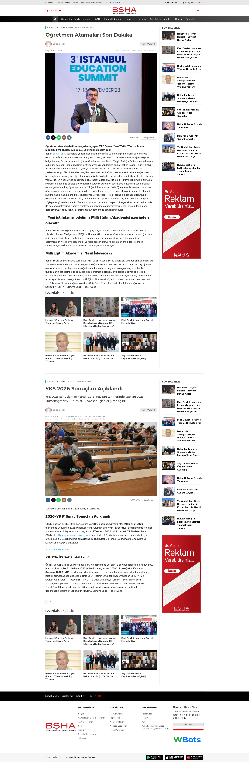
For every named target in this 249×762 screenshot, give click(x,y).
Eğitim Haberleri (112, 19)
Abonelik (190, 19)
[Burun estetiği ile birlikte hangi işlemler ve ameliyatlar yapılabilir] (168, 170)
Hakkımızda (49, 3)
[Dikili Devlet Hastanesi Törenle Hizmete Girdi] (139, 307)
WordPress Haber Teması (82, 757)
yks (49, 602)
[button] (55, 19)
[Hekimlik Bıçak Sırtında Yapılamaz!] (168, 130)
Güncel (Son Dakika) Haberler (76, 19)
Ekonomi (129, 19)
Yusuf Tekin (58, 153)
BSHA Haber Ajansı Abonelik (91, 3)
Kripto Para (115, 718)
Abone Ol (188, 724)
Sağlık (97, 19)
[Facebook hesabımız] (47, 11)
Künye (67, 3)
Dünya (178, 19)
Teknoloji (141, 19)
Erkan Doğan (59, 44)
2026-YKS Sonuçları (57, 549)
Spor (80, 726)
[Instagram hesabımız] (56, 11)
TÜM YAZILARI (148, 44)
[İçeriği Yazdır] (69, 137)
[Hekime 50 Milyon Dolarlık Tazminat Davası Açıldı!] (63, 307)
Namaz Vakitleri (117, 722)
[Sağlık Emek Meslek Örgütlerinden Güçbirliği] (139, 342)
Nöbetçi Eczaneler (118, 726)
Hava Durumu (116, 714)
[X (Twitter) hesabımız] (51, 11)
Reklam (75, 3)
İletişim (60, 3)
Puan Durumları (117, 730)
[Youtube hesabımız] (60, 11)
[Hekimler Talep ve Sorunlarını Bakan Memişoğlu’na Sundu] (101, 342)
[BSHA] (124, 14)
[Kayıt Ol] (193, 10)
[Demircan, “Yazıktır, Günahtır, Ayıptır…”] (168, 141)
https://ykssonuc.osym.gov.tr (74, 535)
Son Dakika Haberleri (160, 19)
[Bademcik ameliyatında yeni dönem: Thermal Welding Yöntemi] (63, 342)
